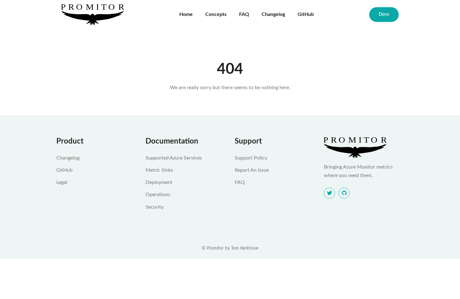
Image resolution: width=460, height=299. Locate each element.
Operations (158, 194)
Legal (61, 182)
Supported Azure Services (174, 157)
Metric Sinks (159, 170)
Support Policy (251, 157)
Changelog (273, 14)
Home (186, 14)
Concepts (216, 14)
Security (155, 207)
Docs (384, 14)
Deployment (159, 182)
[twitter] (329, 193)
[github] (344, 193)
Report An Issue (252, 170)
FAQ (244, 14)
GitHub (306, 14)
